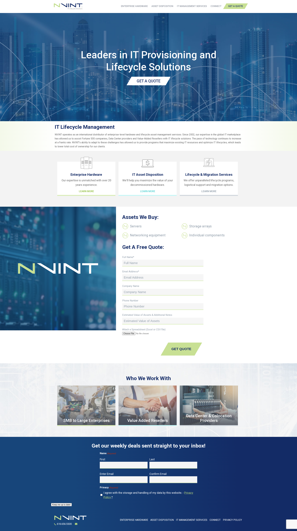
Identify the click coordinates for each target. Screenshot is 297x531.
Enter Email (107, 474)
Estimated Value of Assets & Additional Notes (147, 314)
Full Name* (128, 257)
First (102, 459)
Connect (216, 6)
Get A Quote (235, 6)
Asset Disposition (162, 6)
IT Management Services (192, 6)
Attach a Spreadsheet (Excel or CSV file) (144, 329)
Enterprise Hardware (134, 6)
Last (152, 459)
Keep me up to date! (61, 504)
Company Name (130, 286)
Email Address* (130, 271)
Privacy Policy (232, 519)
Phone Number (130, 300)
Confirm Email (158, 474)
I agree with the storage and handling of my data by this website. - (148, 495)
